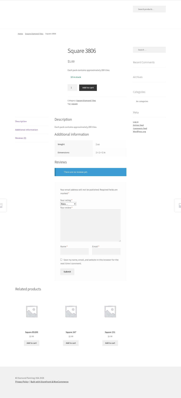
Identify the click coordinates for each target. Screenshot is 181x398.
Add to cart (88, 87)
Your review (66, 207)
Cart (28, 23)
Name (64, 246)
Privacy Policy (71, 23)
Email (95, 246)
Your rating (66, 200)
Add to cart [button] (32, 343)
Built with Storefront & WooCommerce (49, 381)
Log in (135, 122)
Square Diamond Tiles (34, 33)
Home (18, 23)
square (74, 104)
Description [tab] (21, 121)
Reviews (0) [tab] (20, 138)
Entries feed (138, 125)
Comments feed (140, 128)
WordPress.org (139, 131)
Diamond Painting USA (36, 8)
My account (54, 23)
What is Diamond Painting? (96, 23)
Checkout (39, 23)
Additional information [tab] (26, 129)
